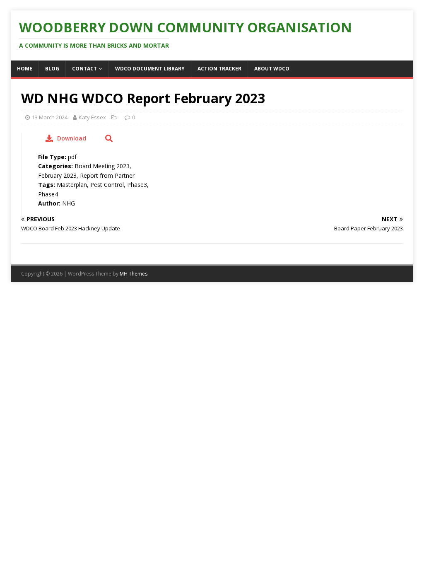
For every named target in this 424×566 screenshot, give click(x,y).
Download (71, 138)
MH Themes (133, 273)
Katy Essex (92, 117)
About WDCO (271, 68)
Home (24, 68)
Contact (84, 68)
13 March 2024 (49, 117)
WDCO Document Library (150, 68)
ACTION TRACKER (219, 68)
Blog (52, 68)
